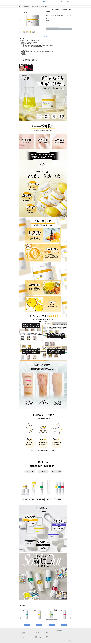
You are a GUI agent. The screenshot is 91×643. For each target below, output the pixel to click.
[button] (43, 20)
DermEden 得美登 (37, 633)
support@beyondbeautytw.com (25, 634)
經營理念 (47, 633)
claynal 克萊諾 (37, 632)
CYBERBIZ (50, 640)
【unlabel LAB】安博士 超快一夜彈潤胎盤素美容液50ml (26, 621)
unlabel (36, 636)
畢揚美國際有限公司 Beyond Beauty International (31, 640)
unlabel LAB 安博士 (38, 637)
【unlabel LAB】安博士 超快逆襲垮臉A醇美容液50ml (64, 621)
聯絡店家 (59, 29)
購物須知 (47, 636)
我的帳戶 (47, 632)
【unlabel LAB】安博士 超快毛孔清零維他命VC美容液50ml (39, 621)
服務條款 (47, 637)
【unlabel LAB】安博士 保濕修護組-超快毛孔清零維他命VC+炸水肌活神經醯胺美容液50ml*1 (51, 621)
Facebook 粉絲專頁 (59, 630)
